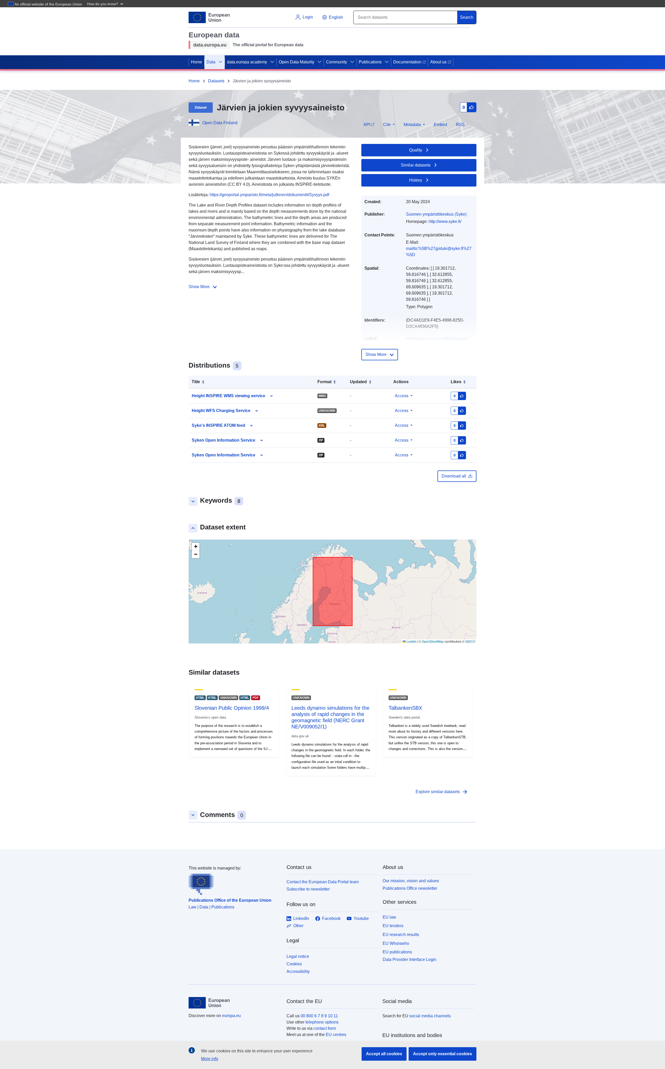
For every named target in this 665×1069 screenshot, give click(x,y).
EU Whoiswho (396, 943)
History (415, 180)
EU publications (397, 952)
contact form (325, 1028)
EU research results (401, 934)
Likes (456, 382)
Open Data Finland (219, 123)
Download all (454, 476)
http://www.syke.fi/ (445, 221)
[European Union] (235, 1002)
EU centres (336, 1034)
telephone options (321, 1022)
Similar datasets (415, 165)
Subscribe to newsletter (308, 889)
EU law (389, 917)
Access (401, 396)
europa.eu (231, 1015)
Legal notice (298, 956)
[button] (105, 3)
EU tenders (393, 926)
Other (298, 926)
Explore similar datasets (442, 792)
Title (196, 382)
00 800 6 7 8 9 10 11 (319, 1016)
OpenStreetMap (433, 641)
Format (324, 382)
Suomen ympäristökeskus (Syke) (436, 214)
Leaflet (411, 641)
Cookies (294, 964)
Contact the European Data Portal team (323, 882)
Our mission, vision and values (411, 881)
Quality (415, 150)
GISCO (470, 641)
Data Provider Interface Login (409, 959)
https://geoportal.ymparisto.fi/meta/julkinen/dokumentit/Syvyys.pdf (269, 194)
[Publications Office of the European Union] (234, 883)
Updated (358, 382)
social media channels (430, 1016)
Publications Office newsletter (410, 888)
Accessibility (298, 971)
